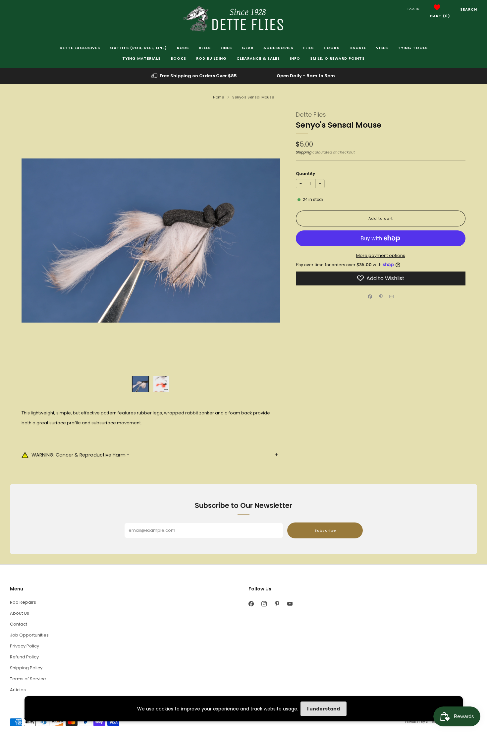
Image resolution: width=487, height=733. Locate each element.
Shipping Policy (26, 668)
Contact (18, 624)
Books (178, 58)
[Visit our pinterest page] (276, 603)
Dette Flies (311, 115)
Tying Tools (413, 47)
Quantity (305, 173)
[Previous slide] (34, 241)
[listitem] (194, 76)
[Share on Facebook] (370, 296)
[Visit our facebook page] (250, 603)
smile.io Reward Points (337, 58)
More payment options (380, 255)
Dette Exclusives (80, 47)
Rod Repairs (23, 602)
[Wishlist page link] (437, 7)
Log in (413, 9)
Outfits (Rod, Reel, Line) (138, 47)
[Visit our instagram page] (263, 603)
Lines (226, 47)
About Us (19, 613)
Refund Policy (24, 657)
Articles (18, 690)
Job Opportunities (29, 635)
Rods (183, 47)
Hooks (332, 47)
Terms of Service (28, 679)
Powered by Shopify (422, 721)
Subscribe (325, 530)
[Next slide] (267, 241)
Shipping (303, 151)
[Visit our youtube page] (289, 603)
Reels (205, 47)
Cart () (440, 16)
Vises (382, 47)
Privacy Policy (24, 646)
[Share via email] (391, 296)
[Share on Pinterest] (380, 296)
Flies (308, 47)
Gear (247, 47)
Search (468, 9)
